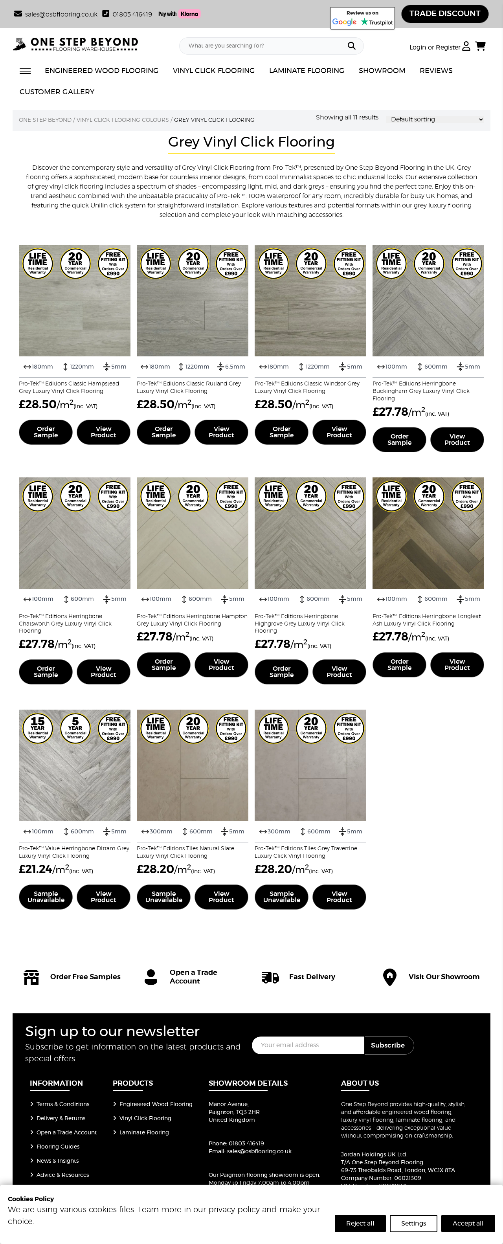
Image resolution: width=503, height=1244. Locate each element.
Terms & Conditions (63, 1104)
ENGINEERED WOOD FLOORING (102, 71)
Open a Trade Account (67, 1133)
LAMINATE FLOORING (307, 71)
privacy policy (234, 1210)
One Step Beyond (45, 120)
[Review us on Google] (344, 22)
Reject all (360, 1223)
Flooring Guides (58, 1147)
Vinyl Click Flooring (145, 1118)
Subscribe (388, 1045)
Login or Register (435, 47)
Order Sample (46, 432)
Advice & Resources (63, 1175)
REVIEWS (436, 71)
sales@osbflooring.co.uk (259, 1151)
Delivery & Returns (61, 1118)
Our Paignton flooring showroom (253, 1175)
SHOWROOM (382, 71)
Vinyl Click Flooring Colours (123, 120)
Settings (413, 1223)
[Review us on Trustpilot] (377, 22)
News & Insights (58, 1161)
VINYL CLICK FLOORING (214, 71)
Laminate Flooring (144, 1133)
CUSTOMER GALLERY (57, 92)
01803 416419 (132, 14)
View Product (103, 432)
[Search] (351, 45)
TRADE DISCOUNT (445, 14)
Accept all (468, 1223)
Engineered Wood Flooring (156, 1104)
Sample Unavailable (46, 897)
